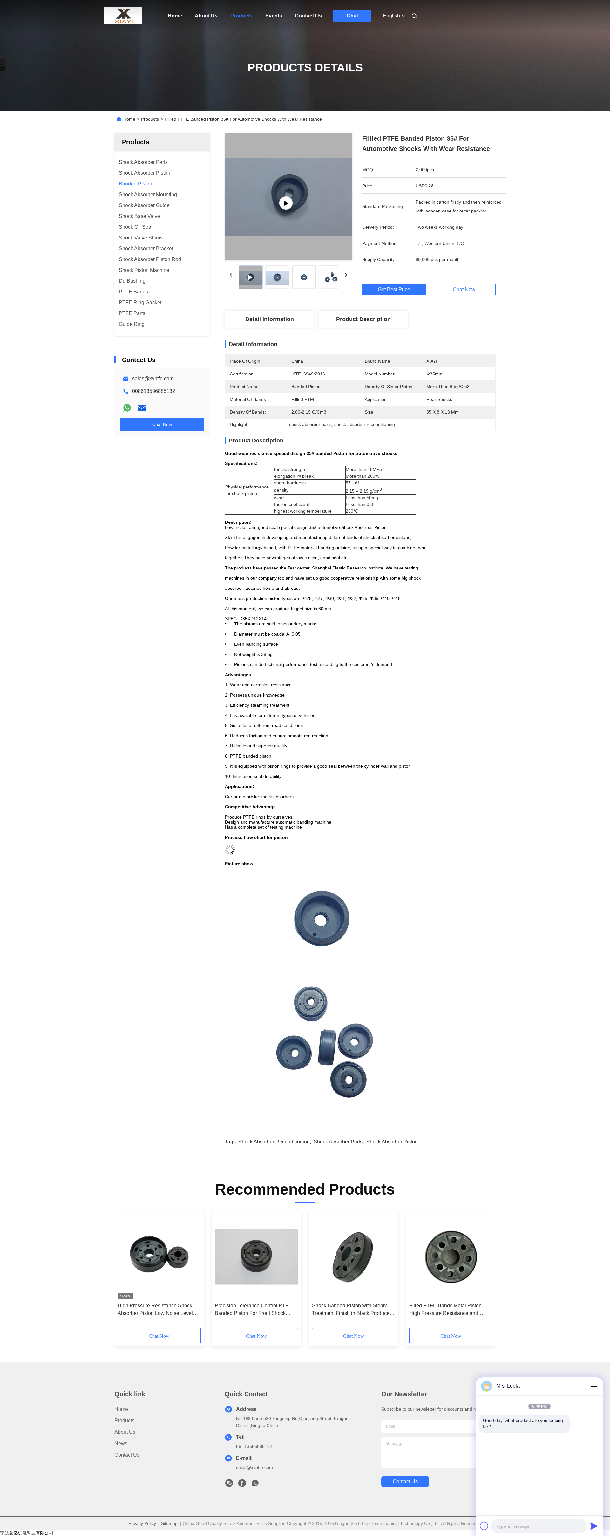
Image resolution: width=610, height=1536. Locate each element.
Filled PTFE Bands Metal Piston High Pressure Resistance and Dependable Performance (445, 1310)
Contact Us (308, 15)
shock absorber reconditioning (274, 1141)
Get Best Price (394, 289)
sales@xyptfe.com (152, 378)
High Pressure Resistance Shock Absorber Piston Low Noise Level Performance (155, 1310)
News (120, 1443)
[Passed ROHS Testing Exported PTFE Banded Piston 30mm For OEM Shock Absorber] (288, 196)
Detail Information (269, 319)
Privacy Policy (142, 1523)
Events (273, 15)
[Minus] (594, 1386)
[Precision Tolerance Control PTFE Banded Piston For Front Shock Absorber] (256, 1256)
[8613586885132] (255, 1484)
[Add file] (484, 1526)
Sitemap (169, 1523)
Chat (352, 15)
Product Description (363, 319)
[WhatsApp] (127, 408)
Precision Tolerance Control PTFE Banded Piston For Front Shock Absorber (253, 1310)
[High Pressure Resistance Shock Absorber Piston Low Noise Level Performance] (159, 1256)
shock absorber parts (338, 1141)
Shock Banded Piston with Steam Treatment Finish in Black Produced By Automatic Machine (352, 1310)
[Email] (142, 408)
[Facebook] (242, 1484)
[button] (125, 1271)
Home (175, 15)
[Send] (594, 1526)
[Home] (123, 15)
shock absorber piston (392, 1141)
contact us (405, 1481)
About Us (206, 15)
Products (241, 15)
